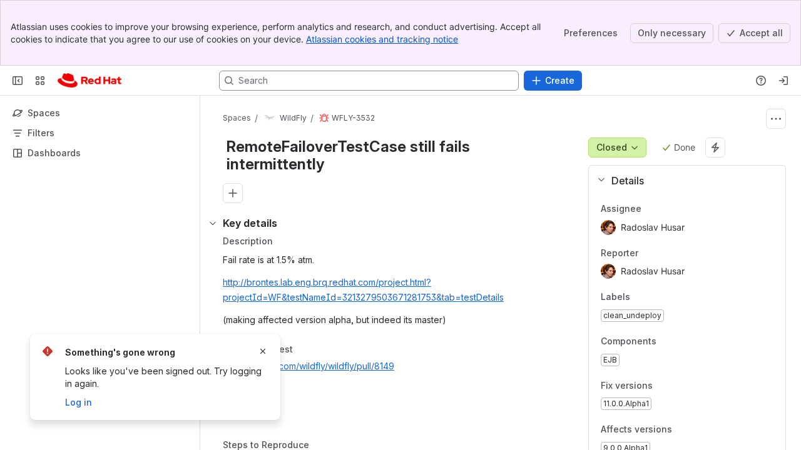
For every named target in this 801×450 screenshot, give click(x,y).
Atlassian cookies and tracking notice (382, 39)
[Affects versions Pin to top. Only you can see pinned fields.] (700, 430)
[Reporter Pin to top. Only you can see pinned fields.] (648, 253)
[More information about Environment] (290, 398)
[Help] (761, 81)
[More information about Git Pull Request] (305, 350)
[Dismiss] (262, 351)
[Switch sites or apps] (40, 81)
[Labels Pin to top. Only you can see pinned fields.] (640, 297)
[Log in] (783, 81)
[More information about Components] (669, 342)
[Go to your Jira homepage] (89, 81)
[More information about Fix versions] (665, 386)
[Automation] (715, 148)
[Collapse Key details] (212, 223)
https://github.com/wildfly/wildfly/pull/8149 (308, 366)
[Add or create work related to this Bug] (233, 193)
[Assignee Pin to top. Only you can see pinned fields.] (651, 209)
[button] (682, 180)
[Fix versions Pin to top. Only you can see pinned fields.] (680, 386)
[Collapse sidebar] (18, 81)
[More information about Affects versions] (685, 431)
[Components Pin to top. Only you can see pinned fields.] (684, 341)
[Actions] (776, 119)
